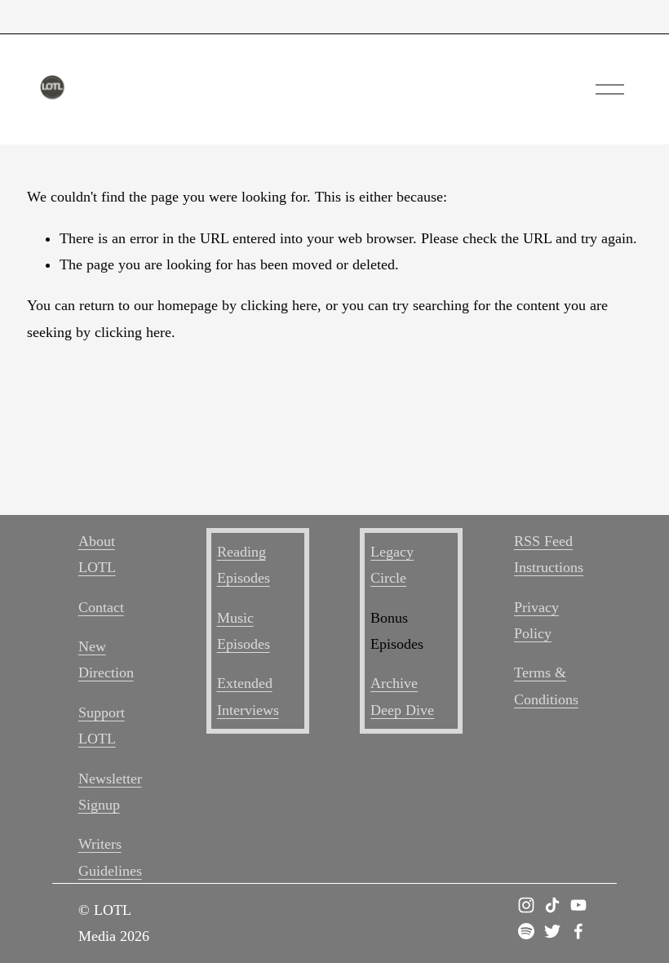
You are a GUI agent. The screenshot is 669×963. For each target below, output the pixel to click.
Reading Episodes (243, 565)
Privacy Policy (536, 620)
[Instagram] (526, 905)
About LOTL (97, 554)
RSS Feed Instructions (548, 554)
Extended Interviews (248, 696)
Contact (101, 607)
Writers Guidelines (110, 857)
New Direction (106, 659)
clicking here (279, 305)
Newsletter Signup (110, 791)
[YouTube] (578, 905)
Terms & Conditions (546, 685)
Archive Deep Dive (402, 696)
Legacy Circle (392, 565)
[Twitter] (552, 931)
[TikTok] (552, 905)
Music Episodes (243, 631)
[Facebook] (578, 931)
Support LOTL (101, 725)
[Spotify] (526, 931)
